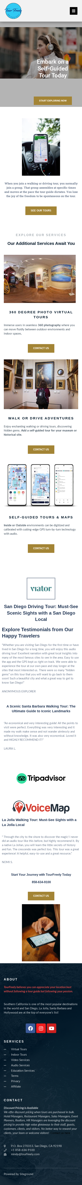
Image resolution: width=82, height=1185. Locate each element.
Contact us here (60, 1133)
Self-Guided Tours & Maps (41, 517)
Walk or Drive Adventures (41, 418)
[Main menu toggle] (73, 11)
